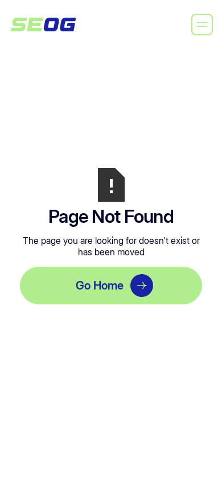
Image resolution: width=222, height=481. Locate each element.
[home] (43, 24)
